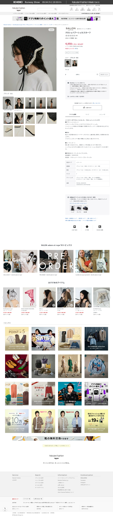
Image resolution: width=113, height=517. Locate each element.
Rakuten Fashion (7, 24)
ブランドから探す (39, 478)
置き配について (82, 218)
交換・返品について (91, 218)
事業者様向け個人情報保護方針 (33, 512)
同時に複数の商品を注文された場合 (73, 220)
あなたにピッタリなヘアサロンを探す (20, 506)
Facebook (83, 480)
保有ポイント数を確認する (87, 506)
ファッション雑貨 (38, 24)
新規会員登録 (84, 478)
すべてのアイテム (39, 487)
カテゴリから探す (39, 482)
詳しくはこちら (96, 103)
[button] (30, 59)
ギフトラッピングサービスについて (78, 203)
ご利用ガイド (61, 482)
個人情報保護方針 (21, 512)
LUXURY (14, 480)
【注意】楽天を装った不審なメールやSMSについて (56, 445)
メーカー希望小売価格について (89, 220)
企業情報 (14, 512)
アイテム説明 (72, 114)
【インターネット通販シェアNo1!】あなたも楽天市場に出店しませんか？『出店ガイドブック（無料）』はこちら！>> (49, 502)
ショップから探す (39, 480)
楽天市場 (98, 5)
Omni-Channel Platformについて (66, 492)
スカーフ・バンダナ (48, 24)
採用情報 (52, 512)
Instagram (83, 482)
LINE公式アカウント (85, 484)
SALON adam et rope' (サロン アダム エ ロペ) (23, 24)
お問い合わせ (61, 485)
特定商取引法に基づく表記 (64, 490)
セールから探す (39, 485)
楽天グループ (89, 5)
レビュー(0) (102, 114)
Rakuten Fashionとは (63, 480)
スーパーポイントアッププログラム (66, 478)
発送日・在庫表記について (71, 218)
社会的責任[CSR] (45, 512)
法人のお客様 (61, 487)
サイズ (87, 114)
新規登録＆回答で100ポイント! (77, 5)
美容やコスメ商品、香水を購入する (44, 506)
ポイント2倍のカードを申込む (65, 506)
